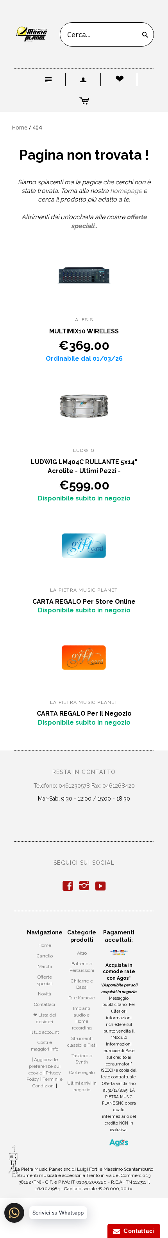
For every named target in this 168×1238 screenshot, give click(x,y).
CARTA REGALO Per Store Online (84, 601)
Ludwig (84, 450)
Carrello (45, 956)
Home (19, 127)
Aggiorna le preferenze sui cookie (45, 1066)
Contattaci (44, 1004)
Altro (82, 953)
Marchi (45, 966)
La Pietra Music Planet (84, 590)
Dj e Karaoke (81, 997)
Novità (44, 994)
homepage (126, 190)
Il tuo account (44, 1032)
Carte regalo (82, 1072)
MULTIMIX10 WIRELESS (84, 331)
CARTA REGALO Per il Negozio (84, 713)
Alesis (84, 319)
